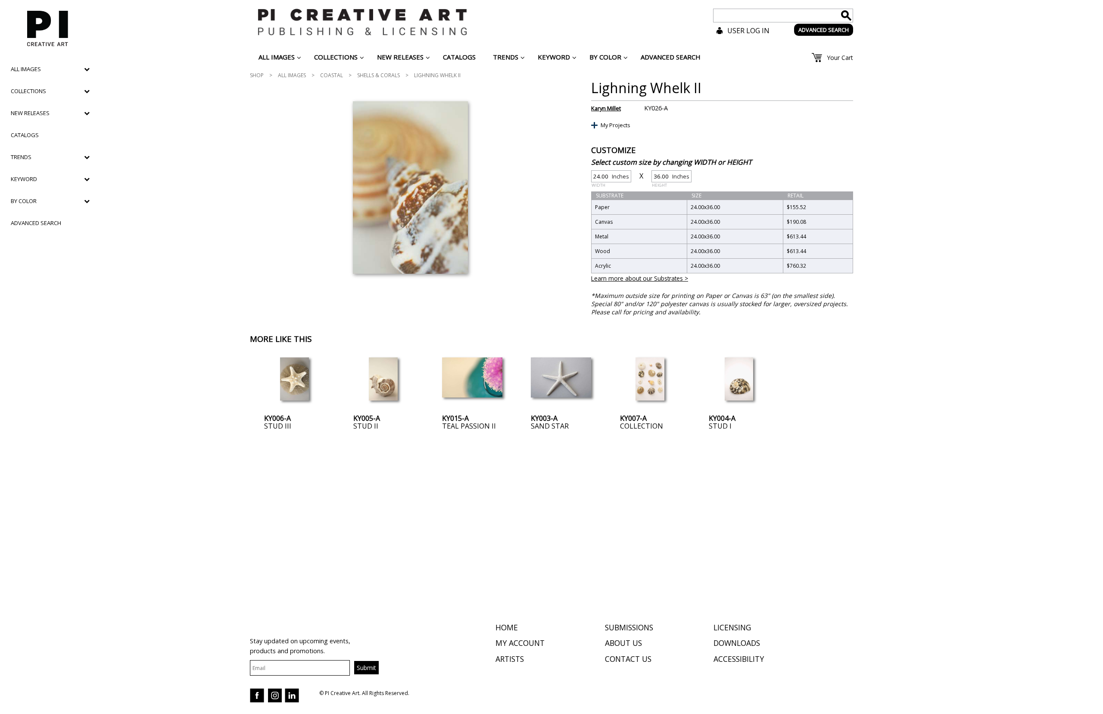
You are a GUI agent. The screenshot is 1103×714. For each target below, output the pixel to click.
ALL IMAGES (26, 69)
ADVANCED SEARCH (823, 30)
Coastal (331, 75)
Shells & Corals (378, 75)
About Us (623, 643)
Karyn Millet (606, 108)
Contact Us (628, 659)
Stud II (365, 426)
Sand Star (550, 426)
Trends (21, 157)
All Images (292, 75)
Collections (28, 91)
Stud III (277, 426)
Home (506, 627)
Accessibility (739, 659)
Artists (509, 659)
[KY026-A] (410, 187)
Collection (641, 426)
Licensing (732, 627)
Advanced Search (36, 223)
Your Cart (840, 57)
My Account (520, 643)
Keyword (24, 179)
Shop (257, 75)
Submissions (629, 627)
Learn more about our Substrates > (639, 278)
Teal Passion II (469, 426)
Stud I (720, 426)
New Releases (30, 113)
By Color (24, 201)
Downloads (737, 643)
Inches (610, 177)
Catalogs (25, 135)
